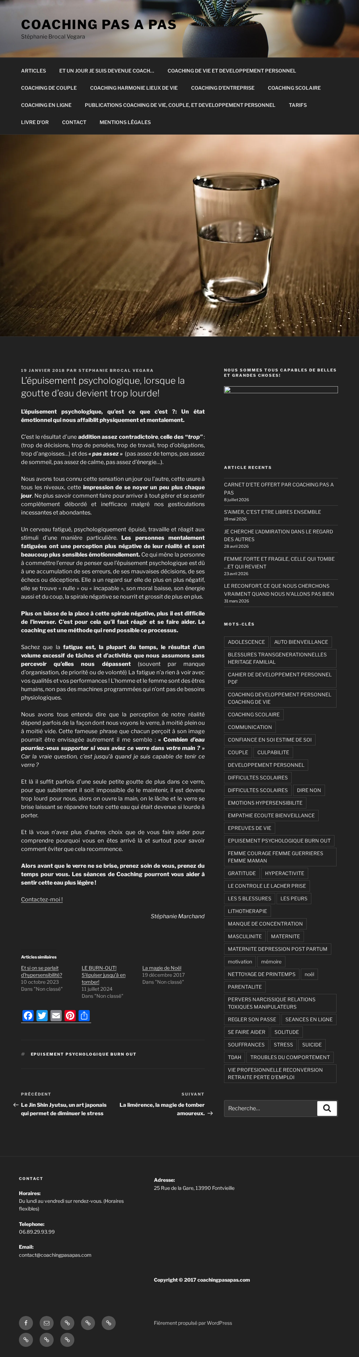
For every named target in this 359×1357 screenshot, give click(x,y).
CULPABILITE (273, 752)
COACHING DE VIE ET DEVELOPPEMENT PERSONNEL (232, 71)
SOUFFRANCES (246, 1045)
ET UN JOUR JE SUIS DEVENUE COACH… (106, 71)
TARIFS (298, 105)
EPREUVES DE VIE (249, 828)
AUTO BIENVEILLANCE (301, 642)
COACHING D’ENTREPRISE (223, 88)
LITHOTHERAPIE (247, 911)
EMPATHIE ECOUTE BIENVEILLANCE (271, 815)
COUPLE (238, 752)
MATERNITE (285, 936)
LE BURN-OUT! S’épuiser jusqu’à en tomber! (104, 975)
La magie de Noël (161, 968)
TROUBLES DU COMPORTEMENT (290, 1057)
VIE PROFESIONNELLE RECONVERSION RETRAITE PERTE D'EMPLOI (275, 1073)
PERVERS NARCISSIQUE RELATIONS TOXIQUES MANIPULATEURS (272, 1003)
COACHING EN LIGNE (46, 105)
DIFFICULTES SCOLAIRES (258, 777)
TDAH (234, 1057)
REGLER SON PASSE (252, 1019)
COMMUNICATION (250, 727)
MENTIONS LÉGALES (125, 122)
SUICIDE (312, 1045)
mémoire (271, 961)
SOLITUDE (287, 1032)
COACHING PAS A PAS (99, 24)
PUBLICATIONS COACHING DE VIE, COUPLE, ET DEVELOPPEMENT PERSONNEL (180, 105)
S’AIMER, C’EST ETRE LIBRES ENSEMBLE (272, 512)
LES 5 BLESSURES (249, 898)
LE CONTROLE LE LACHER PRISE (267, 886)
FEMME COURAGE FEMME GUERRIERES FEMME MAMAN (275, 857)
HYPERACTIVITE (284, 873)
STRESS (283, 1045)
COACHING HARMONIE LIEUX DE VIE (134, 88)
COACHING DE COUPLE (49, 88)
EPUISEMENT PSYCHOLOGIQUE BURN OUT (84, 1054)
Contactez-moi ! (42, 899)
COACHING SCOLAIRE (294, 88)
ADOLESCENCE (246, 642)
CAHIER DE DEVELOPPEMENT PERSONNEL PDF (280, 678)
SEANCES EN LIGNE (309, 1019)
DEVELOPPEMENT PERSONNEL (266, 765)
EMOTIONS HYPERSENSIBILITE (265, 803)
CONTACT (74, 122)
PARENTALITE (245, 987)
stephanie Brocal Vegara (116, 370)
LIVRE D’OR (35, 122)
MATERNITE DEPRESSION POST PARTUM (277, 949)
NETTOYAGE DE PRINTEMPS (262, 974)
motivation (240, 961)
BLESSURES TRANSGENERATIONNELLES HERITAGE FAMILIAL (277, 658)
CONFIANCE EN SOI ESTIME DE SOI (270, 740)
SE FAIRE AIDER (246, 1032)
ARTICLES (33, 71)
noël (309, 974)
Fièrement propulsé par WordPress (193, 1323)
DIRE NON (309, 790)
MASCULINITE (245, 936)
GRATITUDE (242, 873)
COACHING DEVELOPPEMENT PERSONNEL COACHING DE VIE (279, 698)
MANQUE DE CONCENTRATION (265, 924)
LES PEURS (293, 898)
